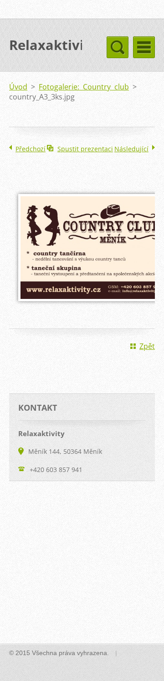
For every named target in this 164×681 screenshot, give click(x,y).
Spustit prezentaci (85, 148)
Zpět (147, 346)
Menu (144, 47)
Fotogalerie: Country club (84, 87)
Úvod (18, 87)
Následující (131, 148)
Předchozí (30, 148)
